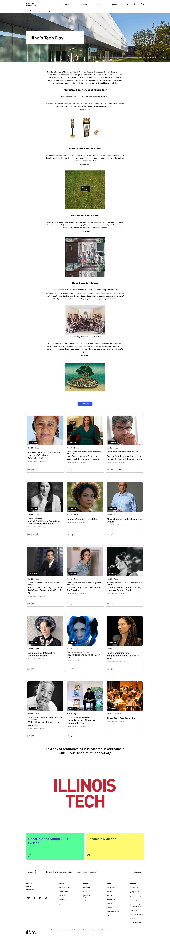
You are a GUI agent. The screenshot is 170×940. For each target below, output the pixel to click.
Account (29, 883)
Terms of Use (66, 929)
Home (28, 11)
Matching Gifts (134, 910)
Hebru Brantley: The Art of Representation (81, 721)
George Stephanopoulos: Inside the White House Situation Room (124, 457)
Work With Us (111, 899)
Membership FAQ (135, 922)
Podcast (85, 901)
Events (68, 4)
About (99, 4)
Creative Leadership (113, 911)
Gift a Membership (135, 897)
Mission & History (112, 887)
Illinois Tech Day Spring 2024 (44, 11)
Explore (84, 4)
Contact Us (30, 887)
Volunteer (110, 903)
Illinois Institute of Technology (36, 461)
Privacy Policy (55, 929)
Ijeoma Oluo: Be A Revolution (82, 519)
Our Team (110, 891)
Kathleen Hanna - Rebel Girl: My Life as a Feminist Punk (124, 588)
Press (108, 915)
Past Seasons (87, 887)
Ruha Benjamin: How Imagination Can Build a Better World (123, 656)
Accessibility (63, 895)
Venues (61, 904)
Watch (85, 891)
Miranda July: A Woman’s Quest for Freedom (84, 588)
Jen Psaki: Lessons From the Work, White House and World (83, 457)
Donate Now (134, 887)
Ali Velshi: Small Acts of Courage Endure (124, 520)
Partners (109, 907)
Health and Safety (64, 887)
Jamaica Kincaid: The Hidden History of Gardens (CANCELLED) (43, 455)
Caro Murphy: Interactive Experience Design (41, 654)
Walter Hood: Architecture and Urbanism (44, 723)
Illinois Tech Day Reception (121, 718)
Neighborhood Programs (87, 896)
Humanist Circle (135, 901)
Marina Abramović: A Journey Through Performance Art (43, 522)
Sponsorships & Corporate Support (136, 905)
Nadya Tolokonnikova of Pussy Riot (83, 656)
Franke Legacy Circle (136, 914)
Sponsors (133, 918)
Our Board (110, 895)
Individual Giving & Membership (135, 892)
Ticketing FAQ (63, 891)
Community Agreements (63, 900)
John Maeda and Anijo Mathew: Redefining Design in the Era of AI (44, 590)
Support (115, 4)
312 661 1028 (31, 890)
